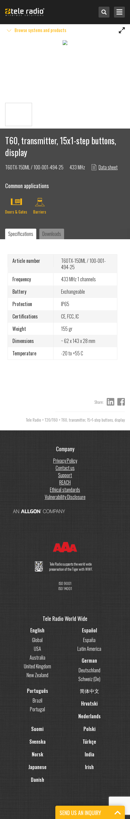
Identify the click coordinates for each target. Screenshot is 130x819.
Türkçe (89, 741)
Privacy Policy (65, 460)
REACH (65, 482)
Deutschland (89, 670)
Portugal (37, 709)
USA (37, 648)
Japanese (37, 767)
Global (37, 640)
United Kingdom (37, 666)
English (37, 630)
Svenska (37, 741)
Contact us (65, 467)
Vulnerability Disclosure (65, 497)
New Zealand (37, 675)
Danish (37, 779)
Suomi (37, 729)
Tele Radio (33, 419)
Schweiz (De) (89, 679)
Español (89, 630)
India (89, 754)
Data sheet (108, 167)
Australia (37, 657)
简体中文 (89, 690)
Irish (89, 767)
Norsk (37, 754)
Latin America (89, 648)
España (89, 640)
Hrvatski (89, 703)
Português (37, 690)
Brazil (37, 700)
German (89, 660)
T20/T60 (51, 419)
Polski (89, 729)
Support (65, 475)
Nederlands (89, 716)
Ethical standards (65, 489)
